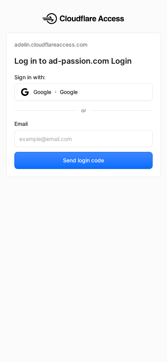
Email (21, 123)
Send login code (83, 160)
